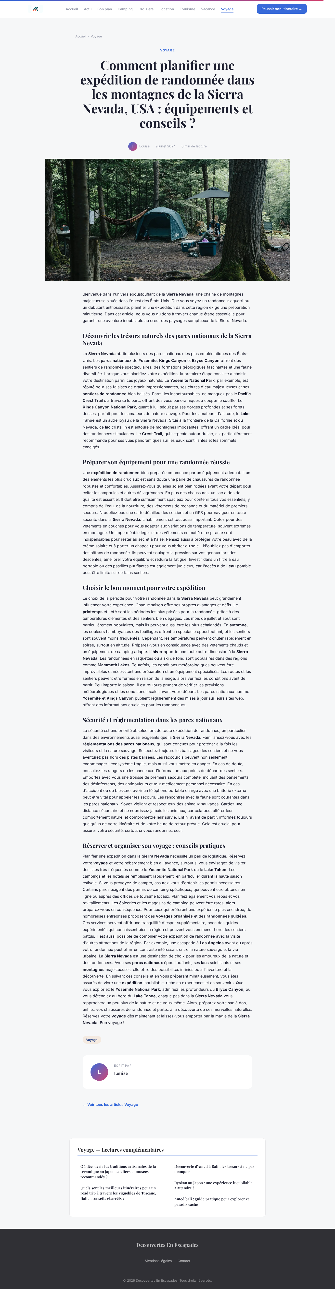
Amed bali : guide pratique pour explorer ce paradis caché (212, 1201)
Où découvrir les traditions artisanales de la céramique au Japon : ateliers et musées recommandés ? (118, 1171)
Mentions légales (158, 1261)
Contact (184, 1261)
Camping (125, 9)
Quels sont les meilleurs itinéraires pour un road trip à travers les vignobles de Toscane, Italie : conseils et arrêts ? (118, 1193)
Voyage (227, 9)
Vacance (208, 9)
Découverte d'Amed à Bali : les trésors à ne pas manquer (214, 1169)
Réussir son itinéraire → (281, 9)
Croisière (146, 9)
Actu (87, 9)
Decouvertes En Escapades (167, 1244)
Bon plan (104, 9)
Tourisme (187, 9)
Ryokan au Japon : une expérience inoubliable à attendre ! (213, 1185)
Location (166, 9)
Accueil (72, 9)
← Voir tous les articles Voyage (110, 1104)
